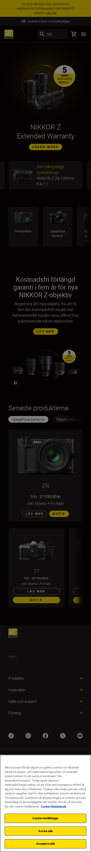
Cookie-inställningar (45, 818)
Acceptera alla (45, 844)
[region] (45, 803)
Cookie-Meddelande (53, 806)
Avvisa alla (45, 831)
